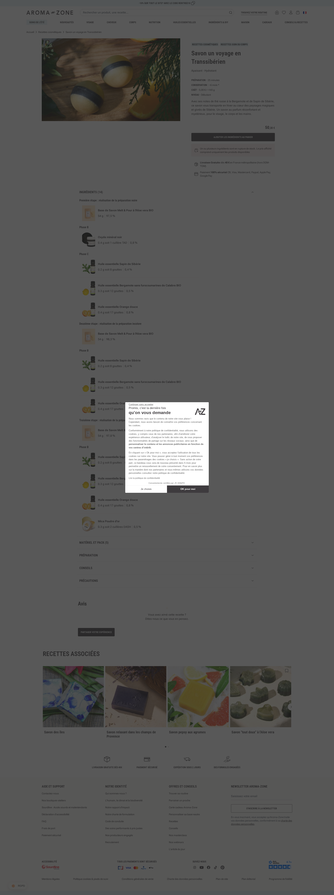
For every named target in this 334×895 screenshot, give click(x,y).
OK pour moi (187, 489)
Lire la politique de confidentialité (144, 478)
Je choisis (146, 489)
